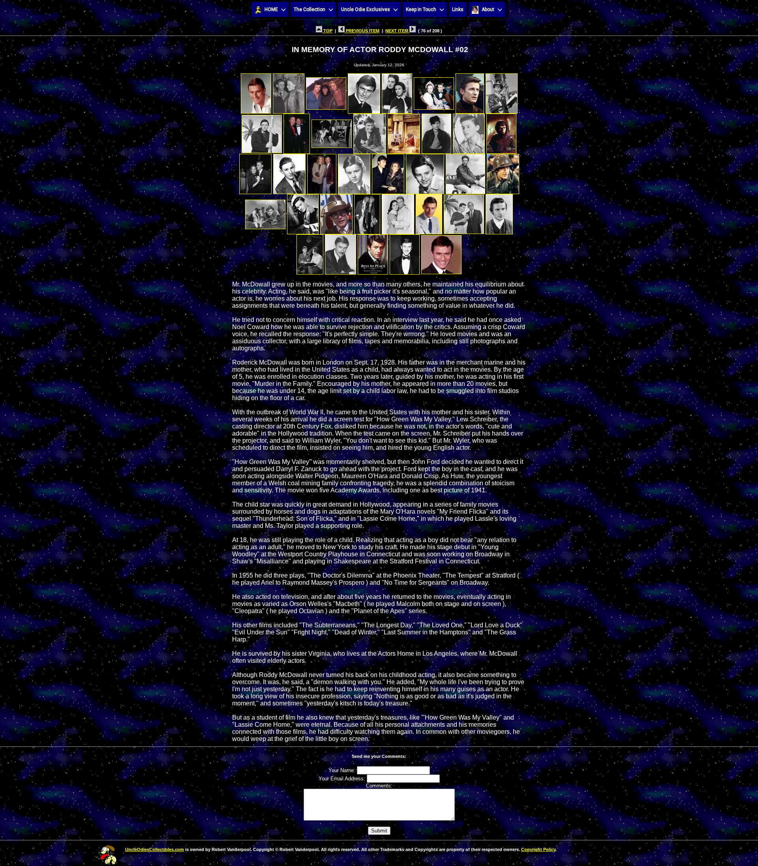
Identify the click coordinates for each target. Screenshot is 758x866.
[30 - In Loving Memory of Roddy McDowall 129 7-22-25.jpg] (429, 212)
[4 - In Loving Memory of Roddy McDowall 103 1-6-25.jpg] (364, 91)
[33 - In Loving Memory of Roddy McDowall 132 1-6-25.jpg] (309, 252)
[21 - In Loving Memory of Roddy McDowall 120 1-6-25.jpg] (388, 171)
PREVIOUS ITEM (362, 30)
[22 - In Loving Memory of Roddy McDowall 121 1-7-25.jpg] (425, 171)
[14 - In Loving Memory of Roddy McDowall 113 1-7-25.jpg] (436, 131)
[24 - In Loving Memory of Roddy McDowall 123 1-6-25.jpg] (503, 171)
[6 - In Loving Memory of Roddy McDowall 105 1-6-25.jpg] (434, 91)
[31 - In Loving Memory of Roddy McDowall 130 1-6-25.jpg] (464, 212)
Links (457, 9)
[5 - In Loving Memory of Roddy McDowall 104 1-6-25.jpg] (397, 91)
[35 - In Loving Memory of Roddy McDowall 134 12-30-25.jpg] (373, 252)
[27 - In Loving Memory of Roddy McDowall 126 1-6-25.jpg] (336, 212)
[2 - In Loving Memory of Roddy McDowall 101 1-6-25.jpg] (288, 91)
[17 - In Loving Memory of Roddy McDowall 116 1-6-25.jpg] (255, 171)
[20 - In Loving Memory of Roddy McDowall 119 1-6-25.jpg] (354, 171)
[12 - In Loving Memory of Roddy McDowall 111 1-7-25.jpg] (369, 131)
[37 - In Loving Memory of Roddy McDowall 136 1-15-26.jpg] (441, 252)
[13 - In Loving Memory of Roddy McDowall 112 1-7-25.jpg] (404, 131)
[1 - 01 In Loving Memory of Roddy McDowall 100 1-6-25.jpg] (256, 91)
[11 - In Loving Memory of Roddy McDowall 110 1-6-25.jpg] (331, 131)
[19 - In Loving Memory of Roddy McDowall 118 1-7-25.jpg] (321, 171)
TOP (327, 30)
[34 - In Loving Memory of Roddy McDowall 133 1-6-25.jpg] (340, 252)
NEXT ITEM (397, 30)
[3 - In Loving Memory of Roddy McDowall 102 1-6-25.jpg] (326, 91)
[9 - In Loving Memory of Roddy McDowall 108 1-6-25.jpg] (262, 131)
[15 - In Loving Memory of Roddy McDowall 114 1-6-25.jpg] (469, 131)
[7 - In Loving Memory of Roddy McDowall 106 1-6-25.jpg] (470, 91)
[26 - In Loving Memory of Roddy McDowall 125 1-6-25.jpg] (303, 212)
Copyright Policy (538, 849)
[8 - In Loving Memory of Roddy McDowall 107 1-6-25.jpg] (502, 91)
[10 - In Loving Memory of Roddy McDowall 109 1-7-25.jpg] (296, 131)
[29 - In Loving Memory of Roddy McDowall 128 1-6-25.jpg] (398, 212)
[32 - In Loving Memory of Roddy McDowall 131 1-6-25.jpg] (499, 212)
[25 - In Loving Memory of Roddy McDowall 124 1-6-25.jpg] (265, 212)
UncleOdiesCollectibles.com (154, 849)
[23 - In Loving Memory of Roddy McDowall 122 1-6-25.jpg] (465, 171)
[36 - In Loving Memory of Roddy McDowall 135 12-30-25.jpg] (405, 252)
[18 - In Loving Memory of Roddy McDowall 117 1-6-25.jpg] (289, 171)
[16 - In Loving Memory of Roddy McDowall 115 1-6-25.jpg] (501, 131)
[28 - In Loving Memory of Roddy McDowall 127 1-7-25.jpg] (367, 212)
